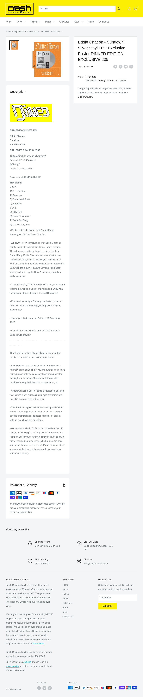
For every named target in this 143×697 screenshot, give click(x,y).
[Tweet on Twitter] (126, 66)
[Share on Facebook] (115, 66)
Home (9, 22)
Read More (38, 643)
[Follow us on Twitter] (44, 688)
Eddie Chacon (85, 67)
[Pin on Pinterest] (120, 66)
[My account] (129, 8)
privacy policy (12, 666)
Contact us (104, 22)
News (91, 22)
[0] (135, 8)
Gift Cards (64, 22)
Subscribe (108, 606)
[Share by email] (131, 66)
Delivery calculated (106, 80)
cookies (27, 662)
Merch (48, 22)
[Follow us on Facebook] (39, 688)
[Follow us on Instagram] (50, 688)
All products (19, 31)
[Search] (118, 9)
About (77, 22)
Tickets (33, 22)
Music (19, 22)
